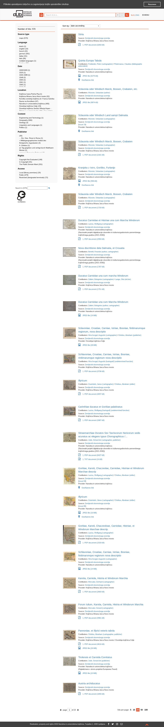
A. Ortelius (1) (24, 145)
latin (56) (22, 58)
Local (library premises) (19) (30, 173)
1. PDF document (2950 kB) (93, 239)
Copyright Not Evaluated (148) (30, 159)
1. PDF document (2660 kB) (93, 592)
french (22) (23, 51)
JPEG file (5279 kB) (90, 76)
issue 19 (82, 125)
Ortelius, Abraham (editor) (125, 384)
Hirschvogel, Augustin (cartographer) (102, 335)
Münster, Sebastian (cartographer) (101, 119)
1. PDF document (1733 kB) (93, 208)
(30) (20, 136)
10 (134, 710)
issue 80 (82, 506)
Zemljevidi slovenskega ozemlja (97, 38)
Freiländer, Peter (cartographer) (100, 64)
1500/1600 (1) (24, 70)
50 (142, 710)
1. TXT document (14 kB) (92, 459)
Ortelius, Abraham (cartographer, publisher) (105, 634)
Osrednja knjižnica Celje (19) (30, 106)
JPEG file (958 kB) (89, 181)
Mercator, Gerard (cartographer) (100, 608)
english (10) (23, 49)
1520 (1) (22, 72)
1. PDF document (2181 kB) (93, 155)
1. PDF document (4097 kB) (93, 394)
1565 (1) (22, 85)
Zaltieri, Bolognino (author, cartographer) (103, 305)
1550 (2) (22, 80)
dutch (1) (22, 46)
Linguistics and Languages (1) (30, 125)
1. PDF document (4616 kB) (93, 644)
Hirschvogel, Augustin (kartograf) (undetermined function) (110, 361)
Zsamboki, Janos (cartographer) (100, 384)
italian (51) (23, 56)
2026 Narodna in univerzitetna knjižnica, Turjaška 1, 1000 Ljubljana (79, 724)
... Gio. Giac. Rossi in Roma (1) (31, 138)
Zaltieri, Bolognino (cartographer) (101, 279)
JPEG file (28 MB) (89, 345)
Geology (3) (23, 123)
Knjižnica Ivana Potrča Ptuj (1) (30, 94)
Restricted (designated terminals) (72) (33, 177)
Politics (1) (23, 127)
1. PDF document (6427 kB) (93, 455)
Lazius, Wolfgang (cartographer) (100, 224)
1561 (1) (22, 82)
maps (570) (23, 38)
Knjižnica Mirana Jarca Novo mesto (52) (34, 96)
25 (138, 710)
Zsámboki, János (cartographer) (100, 500)
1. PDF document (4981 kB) (93, 618)
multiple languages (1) (27, 61)
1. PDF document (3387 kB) (93, 420)
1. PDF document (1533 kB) (93, 543)
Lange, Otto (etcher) (123, 279)
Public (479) (23, 175)
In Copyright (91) (25, 162)
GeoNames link (88, 80)
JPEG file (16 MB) (89, 513)
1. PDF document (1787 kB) (93, 267)
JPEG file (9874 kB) (90, 102)
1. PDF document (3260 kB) (93, 45)
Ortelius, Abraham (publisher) (129, 335)
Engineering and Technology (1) (31, 118)
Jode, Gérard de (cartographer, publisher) (104, 440)
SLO (132, 15)
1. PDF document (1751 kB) (93, 289)
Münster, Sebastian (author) (99, 93)
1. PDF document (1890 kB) (93, 694)
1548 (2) (22, 77)
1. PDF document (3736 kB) (93, 371)
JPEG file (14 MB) (89, 315)
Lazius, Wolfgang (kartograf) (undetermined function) (108, 410)
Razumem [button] (152, 4)
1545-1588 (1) (24, 75)
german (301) (24, 54)
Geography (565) (25, 120)
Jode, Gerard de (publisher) (99, 661)
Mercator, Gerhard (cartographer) (101, 582)
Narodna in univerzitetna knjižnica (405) (34, 104)
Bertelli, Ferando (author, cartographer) (103, 252)
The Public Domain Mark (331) (31, 164)
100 (146, 710)
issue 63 (82, 481)
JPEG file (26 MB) (89, 648)
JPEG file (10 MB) (89, 673)
